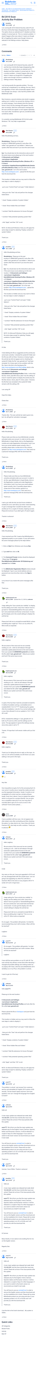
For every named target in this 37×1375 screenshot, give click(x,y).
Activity (4, 1331)
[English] (11, 3)
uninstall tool (20, 1143)
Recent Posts (6, 1328)
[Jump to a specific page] (34, 55)
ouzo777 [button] (8, 941)
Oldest (8, 55)
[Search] (31, 3)
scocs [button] (7, 814)
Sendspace (20, 1011)
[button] (3, 24)
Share (4, 45)
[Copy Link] (14, 25)
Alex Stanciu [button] (9, 130)
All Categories (6, 1326)
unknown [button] (30, 599)
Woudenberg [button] (9, 59)
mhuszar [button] (8, 837)
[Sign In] (34, 3)
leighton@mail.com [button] (11, 597)
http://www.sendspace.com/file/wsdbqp (14, 367)
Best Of (4, 1334)
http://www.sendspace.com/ (10, 172)
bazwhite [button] (8, 23)
